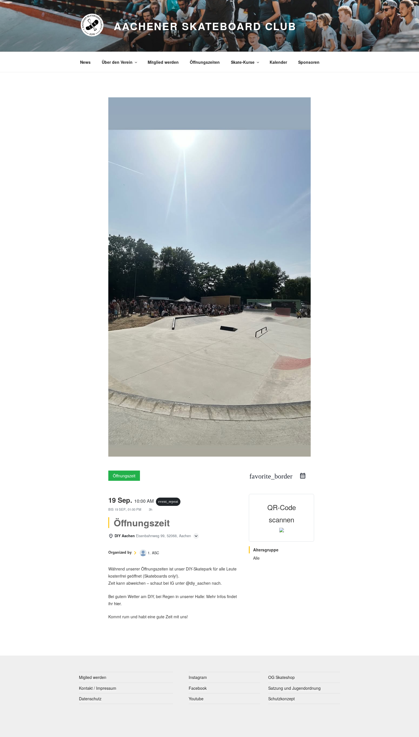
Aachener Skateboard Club (205, 26)
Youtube (196, 698)
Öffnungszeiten (205, 62)
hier (117, 603)
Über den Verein (117, 62)
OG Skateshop (281, 677)
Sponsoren (309, 62)
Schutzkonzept (281, 698)
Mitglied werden (163, 62)
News (85, 62)
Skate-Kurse (243, 62)
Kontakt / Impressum (97, 688)
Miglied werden (92, 677)
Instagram (198, 677)
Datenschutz (90, 698)
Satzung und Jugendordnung (294, 688)
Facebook (198, 688)
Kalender (278, 62)
